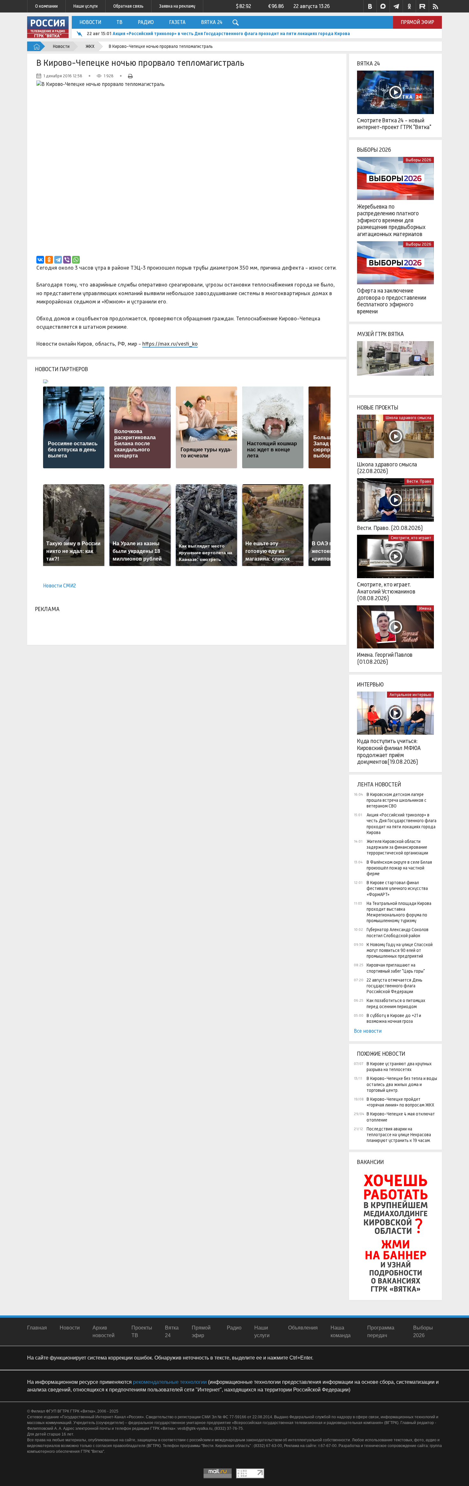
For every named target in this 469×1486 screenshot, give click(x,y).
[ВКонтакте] (40, 260)
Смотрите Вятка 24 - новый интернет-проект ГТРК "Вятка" (394, 124)
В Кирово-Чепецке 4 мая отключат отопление (401, 1116)
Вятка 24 (211, 22)
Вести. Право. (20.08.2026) (389, 528)
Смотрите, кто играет (411, 537)
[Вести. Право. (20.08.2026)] (395, 500)
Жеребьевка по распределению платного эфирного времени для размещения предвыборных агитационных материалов (391, 220)
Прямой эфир (417, 22)
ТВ (119, 22)
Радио (146, 22)
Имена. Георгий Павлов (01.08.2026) (385, 658)
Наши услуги (85, 6)
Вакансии (370, 1162)
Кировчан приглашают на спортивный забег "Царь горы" (396, 967)
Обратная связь (128, 6)
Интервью (370, 684)
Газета (177, 22)
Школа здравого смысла (408, 417)
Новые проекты (377, 407)
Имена (425, 608)
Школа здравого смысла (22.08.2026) (387, 468)
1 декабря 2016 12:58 (62, 75)
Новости (90, 22)
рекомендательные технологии (170, 1382)
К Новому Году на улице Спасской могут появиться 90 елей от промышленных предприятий (400, 950)
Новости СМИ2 (59, 586)
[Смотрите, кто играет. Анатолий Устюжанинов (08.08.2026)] (395, 556)
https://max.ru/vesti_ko (170, 344)
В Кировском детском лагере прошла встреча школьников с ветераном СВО (397, 800)
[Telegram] (58, 260)
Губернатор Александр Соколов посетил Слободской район (397, 932)
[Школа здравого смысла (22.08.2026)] (395, 436)
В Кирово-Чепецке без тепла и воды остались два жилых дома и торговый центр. (402, 1084)
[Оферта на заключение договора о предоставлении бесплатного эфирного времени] (395, 263)
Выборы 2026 (374, 150)
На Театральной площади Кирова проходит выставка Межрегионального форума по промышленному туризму (399, 912)
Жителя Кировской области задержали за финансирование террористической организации (211, 33)
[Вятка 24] (395, 92)
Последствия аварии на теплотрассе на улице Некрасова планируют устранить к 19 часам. (399, 1134)
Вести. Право (419, 481)
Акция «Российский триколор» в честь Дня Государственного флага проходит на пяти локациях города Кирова (401, 823)
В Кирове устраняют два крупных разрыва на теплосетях (399, 1066)
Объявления (303, 1327)
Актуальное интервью (410, 694)
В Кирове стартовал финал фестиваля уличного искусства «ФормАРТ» (397, 888)
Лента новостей (379, 784)
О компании (46, 6)
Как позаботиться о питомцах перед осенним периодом (396, 1003)
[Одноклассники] (49, 260)
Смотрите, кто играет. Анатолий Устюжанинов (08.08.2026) (386, 591)
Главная (37, 1327)
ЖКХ (90, 46)
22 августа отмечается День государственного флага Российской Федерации (394, 985)
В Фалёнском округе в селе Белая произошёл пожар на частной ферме (399, 868)
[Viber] (67, 260)
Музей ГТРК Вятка (380, 334)
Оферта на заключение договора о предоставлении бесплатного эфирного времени (391, 301)
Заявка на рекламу (177, 6)
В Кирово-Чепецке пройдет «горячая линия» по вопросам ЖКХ (400, 1102)
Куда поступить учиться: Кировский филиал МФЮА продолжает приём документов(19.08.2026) (389, 751)
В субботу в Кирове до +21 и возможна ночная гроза (394, 1018)
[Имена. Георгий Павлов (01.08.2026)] (395, 627)
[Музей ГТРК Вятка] (395, 363)
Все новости (368, 1031)
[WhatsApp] (76, 260)
